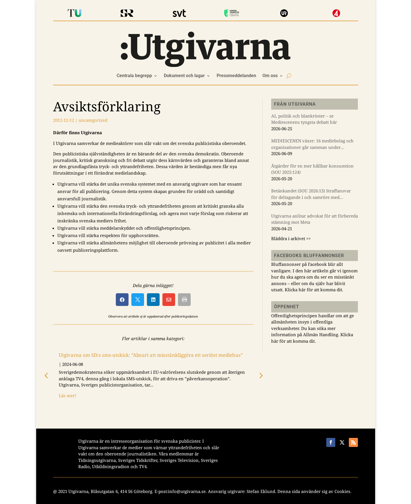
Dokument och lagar (184, 76)
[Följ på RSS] (353, 442)
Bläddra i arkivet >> (291, 238)
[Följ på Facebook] (330, 442)
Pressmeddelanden (236, 76)
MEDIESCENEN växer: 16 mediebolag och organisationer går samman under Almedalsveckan (312, 144)
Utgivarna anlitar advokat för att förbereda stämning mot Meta (314, 219)
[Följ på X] (342, 442)
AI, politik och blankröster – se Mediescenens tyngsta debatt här (304, 119)
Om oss (270, 76)
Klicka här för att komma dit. (314, 289)
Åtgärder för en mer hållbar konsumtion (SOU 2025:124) (312, 169)
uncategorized (93, 120)
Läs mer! (67, 395)
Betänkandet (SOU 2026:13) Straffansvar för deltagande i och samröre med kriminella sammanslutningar (311, 194)
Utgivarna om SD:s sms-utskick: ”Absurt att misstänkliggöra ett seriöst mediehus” (151, 355)
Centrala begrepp (134, 76)
